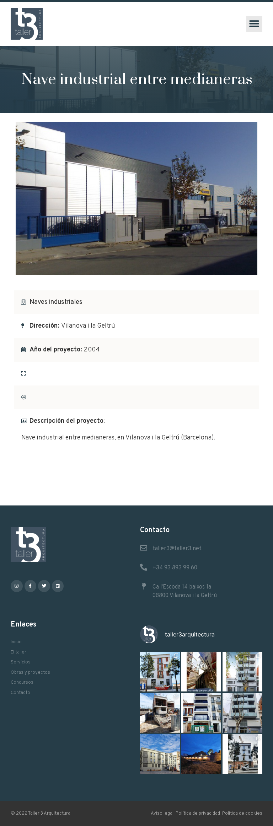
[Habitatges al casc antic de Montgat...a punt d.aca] (160, 671)
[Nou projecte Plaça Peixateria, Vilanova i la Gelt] (160, 754)
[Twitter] (44, 586)
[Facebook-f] (31, 586)
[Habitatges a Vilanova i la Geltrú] (242, 671)
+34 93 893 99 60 (174, 567)
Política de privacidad (198, 813)
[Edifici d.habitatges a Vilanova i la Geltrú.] (242, 713)
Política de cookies (242, 813)
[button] (254, 24)
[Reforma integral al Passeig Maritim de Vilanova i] (201, 713)
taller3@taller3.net (177, 548)
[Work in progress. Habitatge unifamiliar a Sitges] (160, 713)
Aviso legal (162, 813)
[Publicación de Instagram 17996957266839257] (201, 671)
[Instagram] (17, 586)
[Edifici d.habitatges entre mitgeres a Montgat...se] (242, 754)
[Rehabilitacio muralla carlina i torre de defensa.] (201, 754)
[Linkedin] (58, 586)
